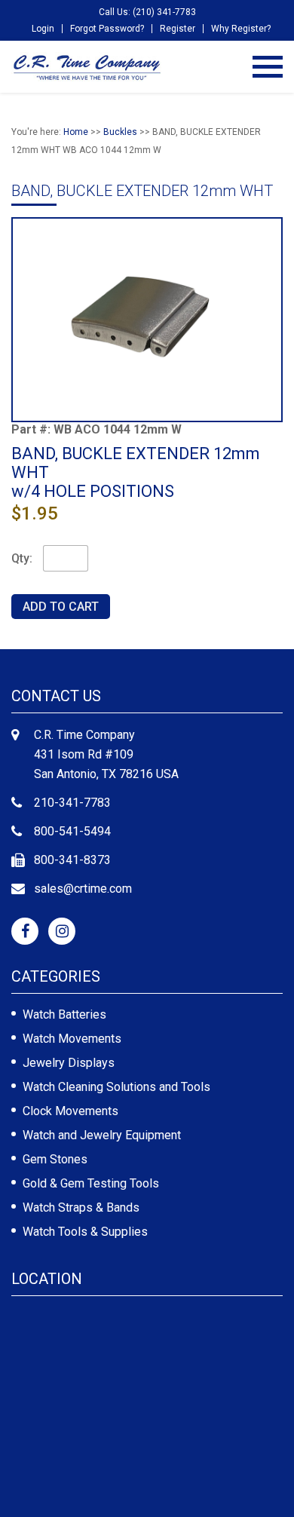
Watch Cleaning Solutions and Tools (116, 1087)
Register (177, 28)
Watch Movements (72, 1038)
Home (75, 132)
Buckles (120, 132)
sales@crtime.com (83, 888)
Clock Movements (70, 1111)
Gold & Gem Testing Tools (91, 1183)
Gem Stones (55, 1159)
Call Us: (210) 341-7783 (147, 12)
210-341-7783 (72, 802)
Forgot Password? (107, 28)
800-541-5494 (72, 831)
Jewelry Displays (69, 1063)
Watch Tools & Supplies (85, 1231)
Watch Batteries (64, 1014)
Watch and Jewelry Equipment (102, 1135)
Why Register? (241, 28)
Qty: (21, 558)
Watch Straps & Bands (81, 1207)
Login (43, 28)
